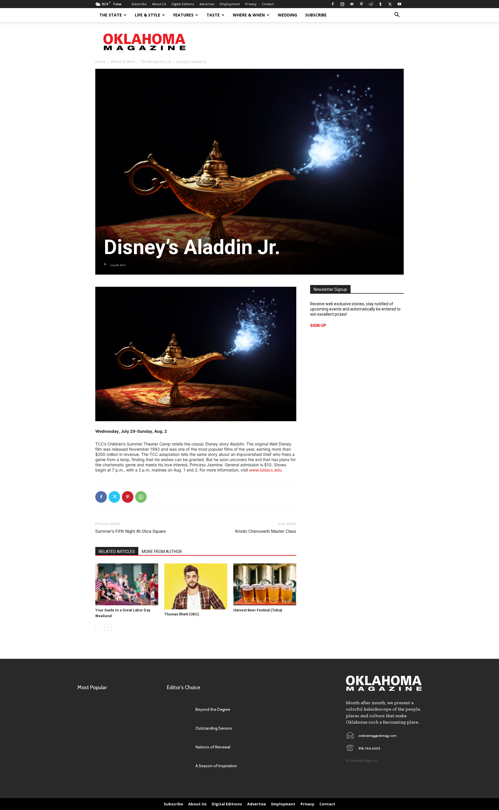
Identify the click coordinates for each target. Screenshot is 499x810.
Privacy (250, 4)
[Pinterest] (361, 4)
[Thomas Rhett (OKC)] (195, 586)
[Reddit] (370, 4)
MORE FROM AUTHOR (162, 551)
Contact (268, 4)
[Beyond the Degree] (178, 709)
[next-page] (108, 627)
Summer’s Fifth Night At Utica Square (130, 531)
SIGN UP (318, 325)
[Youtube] (399, 4)
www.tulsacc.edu (265, 469)
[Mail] (351, 4)
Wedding (287, 15)
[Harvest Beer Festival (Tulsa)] (264, 584)
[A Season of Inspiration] (178, 766)
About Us (159, 4)
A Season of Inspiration (216, 765)
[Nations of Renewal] (178, 747)
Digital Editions (183, 4)
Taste (213, 15)
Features (183, 15)
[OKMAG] (384, 683)
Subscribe (139, 4)
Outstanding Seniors (213, 728)
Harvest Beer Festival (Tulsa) (257, 610)
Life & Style (147, 15)
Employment (230, 4)
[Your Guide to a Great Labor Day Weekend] (126, 584)
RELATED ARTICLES (117, 551)
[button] (397, 15)
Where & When (249, 15)
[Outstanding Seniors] (178, 728)
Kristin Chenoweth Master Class (265, 531)
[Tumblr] (380, 4)
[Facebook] (332, 4)
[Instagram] (342, 4)
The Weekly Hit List (156, 61)
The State (110, 15)
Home (100, 61)
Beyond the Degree (212, 709)
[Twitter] (390, 4)
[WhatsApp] (141, 497)
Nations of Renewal (212, 747)
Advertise (207, 4)
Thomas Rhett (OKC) (181, 614)
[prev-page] (99, 627)
